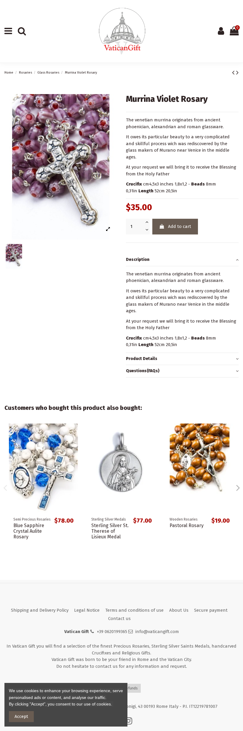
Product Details (141, 358)
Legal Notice (87, 610)
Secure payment (211, 610)
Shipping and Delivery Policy (39, 610)
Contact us (119, 618)
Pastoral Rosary (187, 525)
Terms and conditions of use (134, 610)
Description (137, 259)
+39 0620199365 (112, 631)
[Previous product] (234, 73)
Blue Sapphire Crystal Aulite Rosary (28, 531)
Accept (21, 716)
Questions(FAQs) (142, 370)
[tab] (182, 260)
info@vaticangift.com (157, 631)
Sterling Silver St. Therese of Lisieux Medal (110, 531)
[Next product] (237, 73)
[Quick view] (73, 432)
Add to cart (179, 226)
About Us (178, 610)
